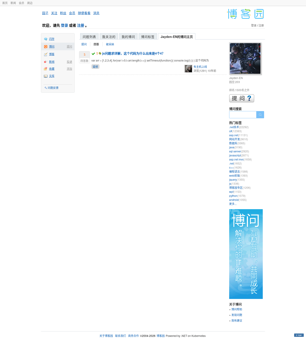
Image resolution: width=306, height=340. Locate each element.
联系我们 (120, 336)
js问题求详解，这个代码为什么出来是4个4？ (133, 53)
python (237, 195)
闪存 (51, 39)
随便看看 (84, 13)
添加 (69, 68)
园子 (45, 13)
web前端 (238, 175)
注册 (80, 25)
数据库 (237, 143)
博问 (51, 46)
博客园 (161, 336)
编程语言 (238, 171)
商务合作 (133, 336)
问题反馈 (53, 88)
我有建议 (236, 320)
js (234, 183)
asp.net (238, 135)
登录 (64, 25)
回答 (96, 44)
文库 (51, 76)
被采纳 (110, 44)
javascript (239, 155)
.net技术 (239, 127)
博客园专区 (240, 187)
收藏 (51, 68)
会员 (21, 3)
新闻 (13, 3)
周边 (29, 3)
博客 (51, 54)
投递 (69, 62)
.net (235, 163)
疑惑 (95, 66)
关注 (54, 13)
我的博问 (128, 36)
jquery (237, 179)
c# (235, 131)
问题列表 (89, 36)
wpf (235, 191)
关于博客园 (106, 336)
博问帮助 (236, 309)
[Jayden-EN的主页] (246, 59)
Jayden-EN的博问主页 (177, 36)
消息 (96, 13)
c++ (235, 167)
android (238, 200)
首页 (5, 3)
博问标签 (148, 36)
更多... (233, 204)
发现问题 (236, 315)
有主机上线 (200, 66)
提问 (69, 46)
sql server (239, 151)
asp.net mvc (240, 159)
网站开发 (238, 139)
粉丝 (63, 13)
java (235, 147)
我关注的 (109, 36)
